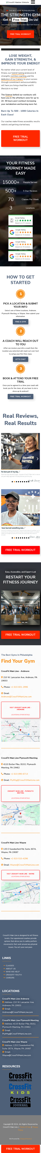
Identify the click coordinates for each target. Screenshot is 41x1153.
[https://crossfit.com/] (20, 1077)
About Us (11, 968)
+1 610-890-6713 (19, 774)
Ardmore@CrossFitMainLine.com (16, 696)
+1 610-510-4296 (19, 858)
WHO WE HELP (13, 971)
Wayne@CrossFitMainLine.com (24, 864)
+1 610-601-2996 (19, 687)
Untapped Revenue (26, 1139)
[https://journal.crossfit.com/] (20, 1102)
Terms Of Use (25, 1127)
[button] (33, 2)
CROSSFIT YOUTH (14, 975)
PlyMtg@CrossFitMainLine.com (25, 780)
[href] (20, 731)
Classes (10, 965)
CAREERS (10, 978)
